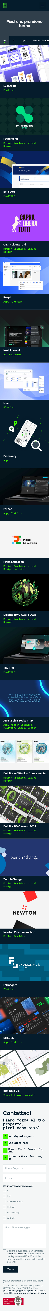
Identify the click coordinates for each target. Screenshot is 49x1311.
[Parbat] (24, 486)
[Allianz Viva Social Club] (24, 698)
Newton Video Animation (19, 932)
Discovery (9, 456)
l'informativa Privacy (16, 1253)
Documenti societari (20, 1293)
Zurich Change (12, 879)
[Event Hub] (24, 63)
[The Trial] (24, 645)
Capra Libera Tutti (14, 244)
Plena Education (13, 561)
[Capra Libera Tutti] (24, 222)
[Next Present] (24, 328)
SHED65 (8, 1037)
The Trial (8, 667)
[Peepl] (24, 275)
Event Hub (9, 85)
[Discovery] (24, 434)
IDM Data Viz (11, 1090)
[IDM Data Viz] (24, 1068)
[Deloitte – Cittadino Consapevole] (24, 751)
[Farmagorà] (24, 962)
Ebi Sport (9, 191)
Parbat (7, 508)
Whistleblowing (38, 1293)
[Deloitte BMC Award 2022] (24, 804)
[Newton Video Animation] (24, 910)
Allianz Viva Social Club (18, 720)
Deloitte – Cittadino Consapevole (24, 773)
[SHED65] (24, 1015)
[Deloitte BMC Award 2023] (24, 592)
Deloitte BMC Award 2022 (19, 826)
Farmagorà (10, 985)
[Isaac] (24, 381)
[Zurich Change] (24, 857)
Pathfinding (10, 138)
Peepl (7, 297)
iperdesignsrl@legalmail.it (15, 1290)
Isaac (6, 403)
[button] (42, 5)
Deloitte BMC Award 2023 (19, 614)
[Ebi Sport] (24, 169)
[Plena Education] (24, 539)
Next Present (11, 350)
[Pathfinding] (24, 116)
